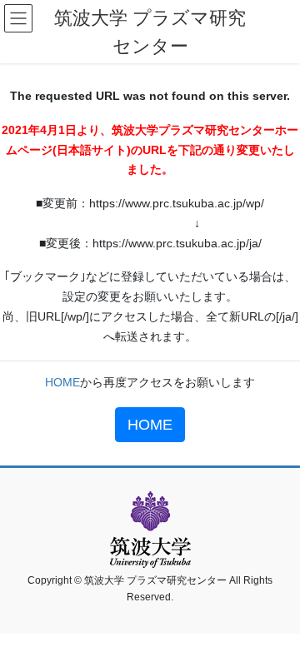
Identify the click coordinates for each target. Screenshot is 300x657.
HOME (62, 382)
